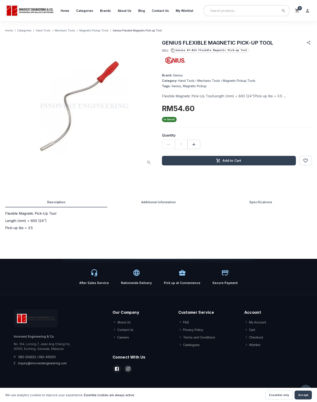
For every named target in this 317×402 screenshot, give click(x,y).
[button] (209, 50)
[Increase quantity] (193, 144)
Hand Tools (43, 30)
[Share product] (308, 42)
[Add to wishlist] (305, 160)
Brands (105, 10)
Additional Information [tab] (158, 202)
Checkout (256, 337)
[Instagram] (128, 369)
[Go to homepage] (29, 11)
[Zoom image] (149, 162)
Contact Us (160, 10)
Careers (123, 337)
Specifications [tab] (260, 202)
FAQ (186, 322)
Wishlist (254, 345)
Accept (303, 395)
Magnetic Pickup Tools (93, 30)
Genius (178, 75)
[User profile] (307, 10)
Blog (141, 10)
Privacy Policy (193, 330)
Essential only (279, 395)
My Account (257, 322)
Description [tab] (56, 202)
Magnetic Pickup (195, 86)
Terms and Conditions (199, 337)
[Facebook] (117, 369)
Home (65, 10)
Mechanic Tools (65, 30)
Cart (252, 330)
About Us (124, 10)
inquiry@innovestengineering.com (42, 363)
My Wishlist (184, 10)
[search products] (283, 11)
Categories (84, 10)
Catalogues (191, 345)
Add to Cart (231, 160)
